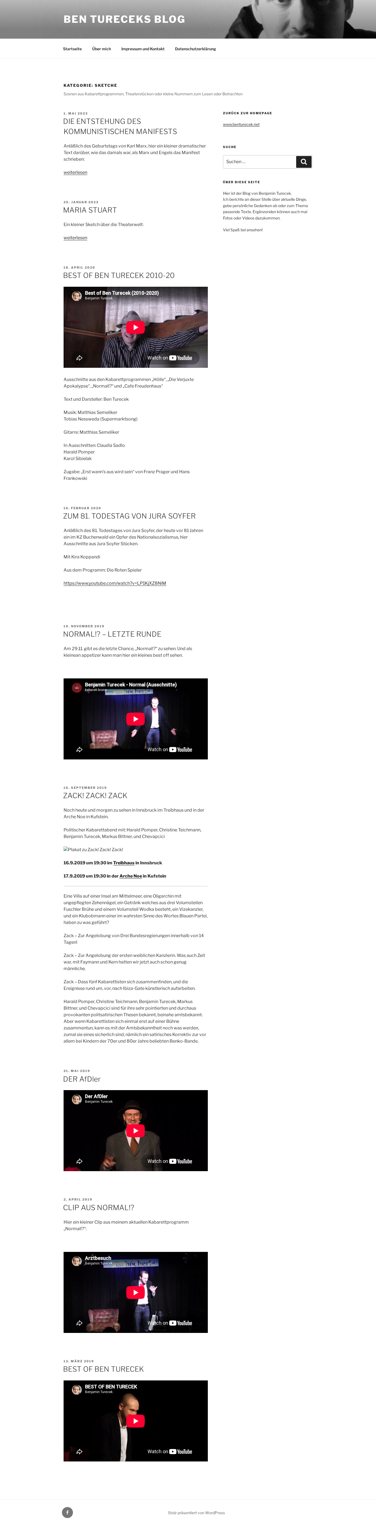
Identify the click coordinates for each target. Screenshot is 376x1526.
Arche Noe (130, 876)
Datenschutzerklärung (195, 48)
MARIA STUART (90, 210)
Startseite (72, 48)
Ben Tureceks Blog (125, 19)
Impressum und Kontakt (143, 48)
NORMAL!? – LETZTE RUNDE (112, 634)
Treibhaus (124, 862)
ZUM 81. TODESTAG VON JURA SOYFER (129, 516)
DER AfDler (82, 1079)
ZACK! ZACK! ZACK (95, 795)
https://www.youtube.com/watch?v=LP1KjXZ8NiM (115, 583)
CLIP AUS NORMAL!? (98, 1207)
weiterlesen (75, 172)
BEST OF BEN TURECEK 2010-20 (119, 275)
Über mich (101, 48)
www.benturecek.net (241, 124)
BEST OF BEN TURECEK (103, 1369)
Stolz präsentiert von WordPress (196, 1512)
